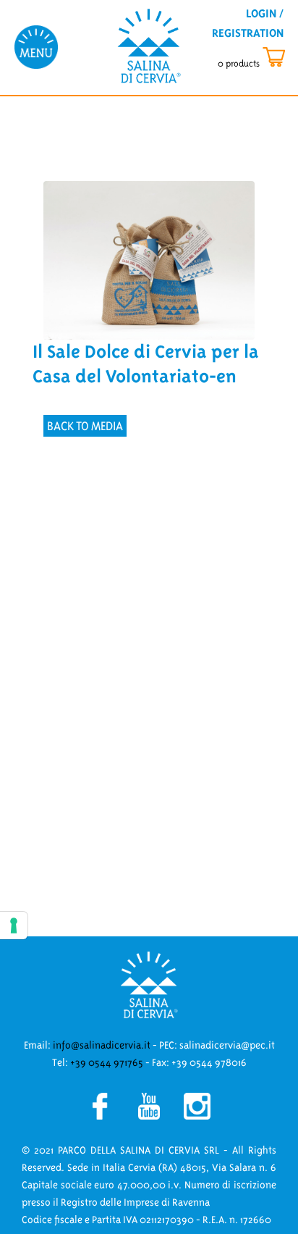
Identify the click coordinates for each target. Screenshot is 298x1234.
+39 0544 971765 (106, 1062)
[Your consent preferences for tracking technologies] (13, 925)
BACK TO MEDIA (85, 426)
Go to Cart (264, 57)
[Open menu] (36, 46)
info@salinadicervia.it (101, 1045)
